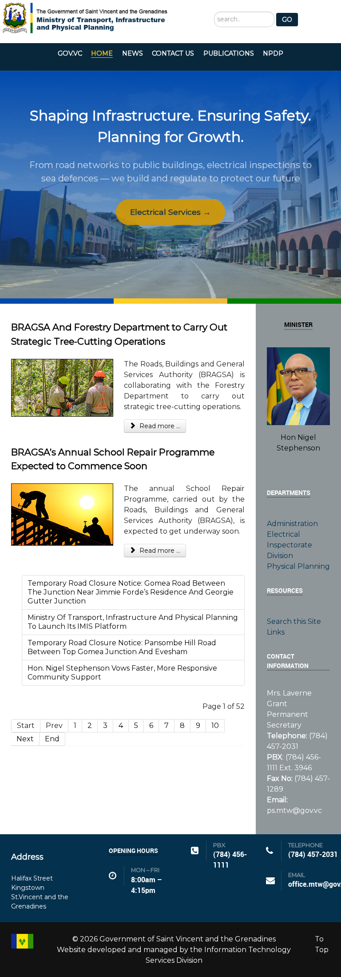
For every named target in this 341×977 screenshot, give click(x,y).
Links (276, 632)
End (52, 739)
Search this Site (294, 621)
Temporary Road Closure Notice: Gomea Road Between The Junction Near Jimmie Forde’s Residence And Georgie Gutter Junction (131, 592)
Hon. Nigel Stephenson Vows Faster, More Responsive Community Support (122, 672)
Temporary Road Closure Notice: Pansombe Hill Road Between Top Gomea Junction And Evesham (122, 647)
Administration (292, 523)
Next (25, 739)
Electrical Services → (170, 212)
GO (287, 20)
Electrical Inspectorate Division (289, 545)
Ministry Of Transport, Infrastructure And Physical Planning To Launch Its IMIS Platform (133, 622)
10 (215, 725)
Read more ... (159, 426)
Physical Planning (298, 566)
